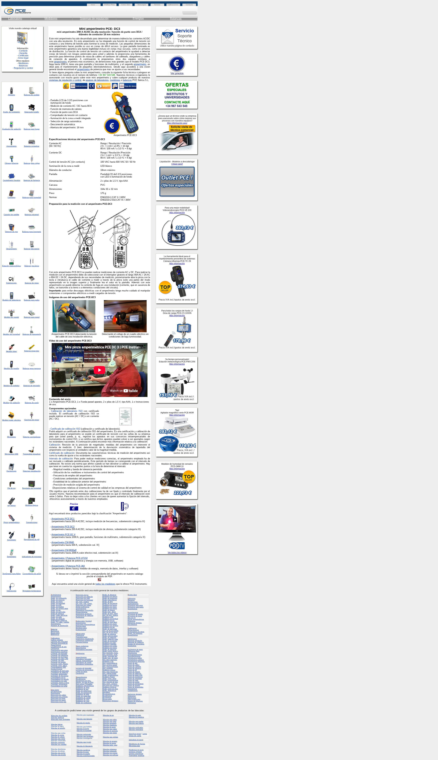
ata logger (55, 690)
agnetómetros (81, 677)
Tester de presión (134, 672)
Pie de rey (12, 488)
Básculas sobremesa (110, 749)
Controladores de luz (58, 677)
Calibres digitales (57, 640)
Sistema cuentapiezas (31, 437)
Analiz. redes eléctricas (59, 615)
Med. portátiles (107, 668)
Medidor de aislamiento (11, 300)
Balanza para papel (32, 317)
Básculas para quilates (110, 737)
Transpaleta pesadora (31, 454)
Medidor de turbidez (11, 385)
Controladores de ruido (59, 681)
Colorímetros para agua (59, 650)
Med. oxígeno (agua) (109, 665)
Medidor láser (11, 351)
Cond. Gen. (126, 5)
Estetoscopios (81, 626)
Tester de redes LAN (135, 675)
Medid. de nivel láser (109, 622)
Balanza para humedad (31, 197)
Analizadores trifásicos (59, 620)
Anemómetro (12, 146)
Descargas (142, 5)
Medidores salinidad (109, 644)
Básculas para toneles (136, 721)
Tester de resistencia (135, 677)
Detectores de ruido (83, 598)
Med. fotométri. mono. (110, 653)
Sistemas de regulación (94, 18)
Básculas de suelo (135, 715)
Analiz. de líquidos (57, 607)
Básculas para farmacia (84, 719)
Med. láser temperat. (109, 660)
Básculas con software (110, 755)
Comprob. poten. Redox (59, 664)
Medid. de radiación (109, 637)
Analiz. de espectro (58, 600)
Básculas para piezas (110, 733)
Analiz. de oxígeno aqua (59, 608)
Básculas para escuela (58, 755)
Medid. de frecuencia (109, 603)
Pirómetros (131, 621)
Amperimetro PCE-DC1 (62, 518)
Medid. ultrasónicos (109, 690)
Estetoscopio (11, 283)
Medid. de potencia (109, 634)
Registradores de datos (136, 632)
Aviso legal (23, 58)
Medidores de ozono (109, 624)
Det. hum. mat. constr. (84, 603)
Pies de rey (132, 618)
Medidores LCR (107, 661)
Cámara (8, 163)
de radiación (15, 403)
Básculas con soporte (110, 753)
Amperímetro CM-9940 (62, 542)
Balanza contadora (31, 146)
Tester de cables (133, 665)
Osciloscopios (133, 602)
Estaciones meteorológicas (85, 624)
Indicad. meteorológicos (84, 661)
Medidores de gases (109, 607)
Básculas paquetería (109, 723)
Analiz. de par (56, 610)
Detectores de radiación (84, 597)
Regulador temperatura (32, 591)
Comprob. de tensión (58, 662)
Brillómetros (55, 634)
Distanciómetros (81, 612)
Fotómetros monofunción (85, 639)
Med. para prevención (110, 672)
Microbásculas (134, 746)
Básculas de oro (108, 715)
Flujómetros (80, 635)
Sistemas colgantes (135, 752)
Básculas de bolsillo (58, 728)
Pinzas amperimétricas (136, 619)
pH (9, 505)
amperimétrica (14, 522)
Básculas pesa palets (110, 729)
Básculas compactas (58, 742)
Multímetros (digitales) (110, 701)
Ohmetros (131, 600)
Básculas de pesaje (109, 727)
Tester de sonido (133, 682)
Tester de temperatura (135, 684)
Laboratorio (15, 18)
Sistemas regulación (135, 640)
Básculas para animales (60, 719)
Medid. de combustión (84, 703)
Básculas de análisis (59, 716)
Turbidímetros (133, 690)
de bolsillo (35, 112)
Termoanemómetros (135, 655)
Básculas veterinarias (136, 729)
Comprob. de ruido (57, 660)
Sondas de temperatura (136, 644)
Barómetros (55, 631)
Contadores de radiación (59, 672)
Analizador (6, 129)
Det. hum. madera (82, 602)
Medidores (50, 18)
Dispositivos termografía (84, 610)
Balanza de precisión (31, 385)
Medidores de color (82, 701)
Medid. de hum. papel (110, 613)
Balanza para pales (31, 300)
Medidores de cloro (82, 699)
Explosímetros (81, 630)
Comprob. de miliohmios (59, 655)
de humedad (14, 334)
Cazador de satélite (11, 214)
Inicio (93, 5)
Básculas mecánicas (83, 750)
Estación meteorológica (11, 266)
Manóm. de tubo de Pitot (84, 682)
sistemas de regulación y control (65, 80)
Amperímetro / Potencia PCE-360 (68, 566)
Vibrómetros (132, 698)
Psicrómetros (132, 624)
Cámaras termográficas (59, 643)
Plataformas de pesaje (136, 750)
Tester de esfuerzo (134, 668)
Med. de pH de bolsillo (110, 631)
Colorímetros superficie (59, 652)
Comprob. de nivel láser (59, 657)
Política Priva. (109, 5)
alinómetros (132, 639)
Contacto (189, 5)
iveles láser (132, 595)
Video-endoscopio (134, 699)
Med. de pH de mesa (109, 632)
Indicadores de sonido (83, 662)
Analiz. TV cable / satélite (60, 622)
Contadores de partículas (60, 671)
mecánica (35, 266)
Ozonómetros (132, 609)
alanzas (54, 629)
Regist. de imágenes (135, 633)
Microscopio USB (11, 454)
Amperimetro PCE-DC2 (62, 526)
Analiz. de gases (57, 601)
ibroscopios (80, 633)
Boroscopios (55, 633)
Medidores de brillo (82, 694)
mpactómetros (81, 657)
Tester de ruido (133, 680)
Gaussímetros (81, 648)
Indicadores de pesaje (136, 740)
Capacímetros (56, 645)
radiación (17, 129)
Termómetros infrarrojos (136, 661)
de (12, 129)
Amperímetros (56, 596)
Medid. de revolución (109, 641)
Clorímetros (55, 648)
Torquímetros (132, 689)
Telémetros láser (133, 651)
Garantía (23, 53)
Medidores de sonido (109, 646)
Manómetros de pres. (83, 681)
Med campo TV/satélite (84, 684)
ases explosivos (82, 646)
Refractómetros (133, 630)
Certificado (23, 55)
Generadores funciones (84, 649)
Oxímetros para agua (135, 605)
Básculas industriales (84, 734)
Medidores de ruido (109, 643)
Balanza (27, 112)
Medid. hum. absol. (109, 612)
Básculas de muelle (83, 754)
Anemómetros (56, 624)
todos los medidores (105, 584)
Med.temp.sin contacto (110, 685)
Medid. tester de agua (110, 689)
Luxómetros (80, 673)
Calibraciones (173, 5)
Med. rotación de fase (110, 682)
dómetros (132, 598)
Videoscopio (11, 591)
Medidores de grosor (109, 608)
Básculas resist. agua (110, 745)
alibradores (55, 638)
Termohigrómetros (134, 656)
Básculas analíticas (57, 717)
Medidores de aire (82, 689)
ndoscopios (80, 621)
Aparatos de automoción (59, 625)
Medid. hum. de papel (110, 658)
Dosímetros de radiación (84, 615)
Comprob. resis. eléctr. (59, 665)
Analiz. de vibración (58, 619)
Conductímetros (56, 669)
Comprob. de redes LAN (59, 659)
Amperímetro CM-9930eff (63, 550)
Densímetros (55, 693)
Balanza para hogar (32, 129)
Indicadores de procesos (31, 557)
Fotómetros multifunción (84, 640)
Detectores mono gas (58, 702)
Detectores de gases (58, 700)
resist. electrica (15, 420)
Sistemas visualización (32, 471)
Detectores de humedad (84, 600)
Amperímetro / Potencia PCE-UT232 (69, 558)
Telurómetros (132, 653)
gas (16, 232)
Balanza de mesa (32, 283)
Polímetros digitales (135, 623)
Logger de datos (81, 671)
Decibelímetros (56, 691)
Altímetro (11, 95)
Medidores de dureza (109, 596)
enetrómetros (133, 612)
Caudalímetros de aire (59, 647)
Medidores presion (108, 670)
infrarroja (14, 163)
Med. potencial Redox (110, 666)
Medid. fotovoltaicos (109, 600)
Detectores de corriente (59, 697)
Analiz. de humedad (58, 603)
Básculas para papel (109, 721)
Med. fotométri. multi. (110, 655)
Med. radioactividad (109, 673)
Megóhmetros (81, 679)
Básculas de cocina (57, 735)
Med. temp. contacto (109, 684)
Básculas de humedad (84, 730)
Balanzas (176, 18)
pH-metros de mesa (135, 616)
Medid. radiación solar (110, 639)
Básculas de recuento (110, 741)
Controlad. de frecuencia (59, 676)
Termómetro (11, 557)
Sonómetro (11, 540)
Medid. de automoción (84, 692)
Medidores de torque (109, 648)
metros (13, 505)
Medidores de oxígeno (110, 625)
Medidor (6, 334)
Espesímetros (81, 623)
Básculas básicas (56, 724)
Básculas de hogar (83, 729)
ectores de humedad (83, 668)
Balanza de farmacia (32, 180)
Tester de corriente (134, 666)
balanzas (127, 80)
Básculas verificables (136, 728)
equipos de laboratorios (97, 80)
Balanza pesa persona (32, 368)
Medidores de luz (108, 620)
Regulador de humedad (31, 488)
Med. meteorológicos (109, 663)
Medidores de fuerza (109, 605)
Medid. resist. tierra (109, 678)
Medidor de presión (11, 368)
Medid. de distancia (109, 595)
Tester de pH (132, 670)
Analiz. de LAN (56, 605)
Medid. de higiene (108, 610)
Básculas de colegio (58, 737)
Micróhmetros (107, 696)
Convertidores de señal (32, 574)
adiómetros (132, 628)
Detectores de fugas (58, 698)
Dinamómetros (81, 609)
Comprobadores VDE (58, 667)
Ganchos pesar (135, 734)
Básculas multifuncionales (86, 756)
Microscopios (107, 699)
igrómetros (80, 653)
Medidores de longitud (110, 619)
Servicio (157, 5)
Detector (8, 232)
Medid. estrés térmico (110, 651)
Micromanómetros (108, 694)
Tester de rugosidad (135, 678)
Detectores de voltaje (83, 605)
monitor (88, 621)
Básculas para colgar (58, 739)
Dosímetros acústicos (84, 614)
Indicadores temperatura (84, 664)
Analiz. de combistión (11, 112)
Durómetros (80, 617)
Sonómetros (132, 646)
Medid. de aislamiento (83, 691)
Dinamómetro (11, 249)
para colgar (35, 163)
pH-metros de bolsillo (135, 614)
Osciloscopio (11, 471)
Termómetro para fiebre (11, 574)
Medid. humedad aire (109, 656)
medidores (115, 80)
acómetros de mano (135, 649)
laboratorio (35, 249)
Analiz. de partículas (58, 612)
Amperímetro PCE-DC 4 (63, 534)
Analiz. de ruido (56, 617)
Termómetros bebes (135, 658)
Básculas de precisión (110, 731)
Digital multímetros (82, 607)
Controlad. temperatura (59, 684)
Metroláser (106, 692)
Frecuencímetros (82, 642)
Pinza (6, 522)
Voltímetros (132, 703)
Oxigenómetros (133, 604)
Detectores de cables (58, 695)
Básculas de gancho (83, 723)
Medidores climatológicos (85, 686)
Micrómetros (106, 697)
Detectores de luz (82, 595)
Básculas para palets (110, 719)
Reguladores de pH (31, 539)
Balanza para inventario (31, 232)
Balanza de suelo (32, 403)
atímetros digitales (135, 694)
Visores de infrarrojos (135, 701)
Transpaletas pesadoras (136, 755)
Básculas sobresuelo (110, 751)
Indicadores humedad (83, 659)
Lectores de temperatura (84, 670)
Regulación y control (23, 68)
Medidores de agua (82, 687)
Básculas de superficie (136, 717)
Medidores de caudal (83, 698)
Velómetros (132, 696)
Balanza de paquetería (32, 334)
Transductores (31, 522)
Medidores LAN (107, 617)
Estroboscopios (81, 628)
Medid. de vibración (109, 649)
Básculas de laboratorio (85, 746)
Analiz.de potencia (57, 613)
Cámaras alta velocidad (59, 642)
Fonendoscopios (81, 637)
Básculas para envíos (58, 753)
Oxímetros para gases (136, 607)
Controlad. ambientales (59, 674)
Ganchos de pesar (31, 420)
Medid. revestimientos (110, 680)
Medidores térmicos (109, 687)
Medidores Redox (108, 677)
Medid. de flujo (107, 601)
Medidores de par (108, 627)
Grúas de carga (135, 736)
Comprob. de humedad (59, 653)
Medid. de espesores (109, 598)
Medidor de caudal (11, 317)
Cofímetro (11, 197)
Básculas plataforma (110, 725)
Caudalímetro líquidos (11, 180)
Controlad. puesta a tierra (60, 683)
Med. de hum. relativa (110, 615)
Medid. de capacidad (83, 696)
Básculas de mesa (83, 752)
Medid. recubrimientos (110, 675)
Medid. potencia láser (110, 636)
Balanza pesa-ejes (31, 351)
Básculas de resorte (109, 743)
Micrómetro (11, 437)
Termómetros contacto (136, 660)
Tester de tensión (134, 685)
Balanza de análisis (31, 95)
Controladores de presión (60, 679)
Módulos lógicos (31, 505)
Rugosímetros (133, 635)
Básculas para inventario (85, 736)
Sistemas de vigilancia (136, 642)
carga (145, 734)
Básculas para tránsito (136, 723)
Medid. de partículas (109, 629)
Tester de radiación (134, 673)
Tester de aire (132, 663)
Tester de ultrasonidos (135, 687)
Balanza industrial (32, 214)
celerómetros (56, 595)
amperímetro (60, 61)
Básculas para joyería (84, 742)
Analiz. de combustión (59, 598)
